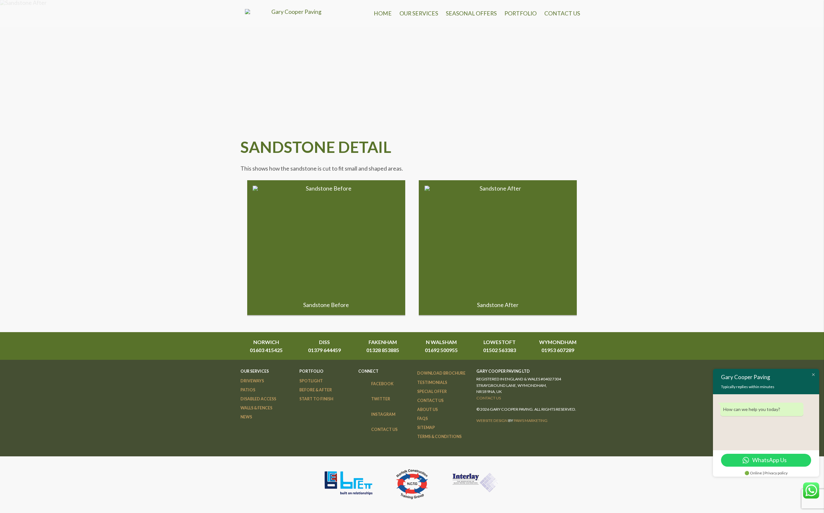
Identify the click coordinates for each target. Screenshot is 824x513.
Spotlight (311, 380)
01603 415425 (266, 350)
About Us (427, 409)
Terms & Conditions (439, 436)
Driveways (252, 380)
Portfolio (520, 13)
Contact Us (562, 13)
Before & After (315, 389)
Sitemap (426, 427)
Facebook (382, 383)
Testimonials (432, 382)
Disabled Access (258, 398)
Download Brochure (441, 373)
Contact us (488, 398)
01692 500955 (441, 350)
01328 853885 (382, 350)
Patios (247, 389)
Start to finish (316, 398)
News (246, 417)
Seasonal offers (471, 13)
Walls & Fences (256, 408)
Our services (418, 13)
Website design (492, 420)
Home (383, 13)
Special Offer (432, 391)
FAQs (422, 418)
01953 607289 (557, 350)
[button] (326, 241)
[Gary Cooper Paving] (294, 11)
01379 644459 (324, 350)
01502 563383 (499, 350)
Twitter (380, 398)
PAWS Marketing (531, 420)
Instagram (383, 414)
